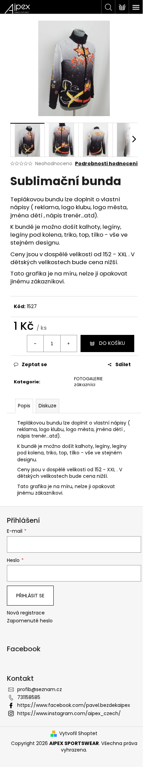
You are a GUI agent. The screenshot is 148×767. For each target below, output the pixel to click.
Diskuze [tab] (47, 405)
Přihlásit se (30, 595)
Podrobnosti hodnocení (106, 163)
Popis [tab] (24, 405)
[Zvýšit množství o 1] (68, 343)
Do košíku (112, 343)
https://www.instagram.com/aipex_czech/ (69, 713)
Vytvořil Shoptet (78, 733)
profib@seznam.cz (39, 689)
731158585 (28, 697)
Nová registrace (26, 613)
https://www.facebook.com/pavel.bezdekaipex (73, 705)
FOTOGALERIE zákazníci (88, 381)
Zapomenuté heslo (30, 621)
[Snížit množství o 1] (35, 343)
